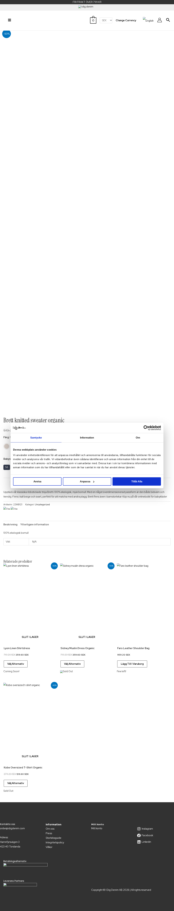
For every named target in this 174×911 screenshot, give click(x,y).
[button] (168, 19)
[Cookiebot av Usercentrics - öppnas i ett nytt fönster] (146, 427)
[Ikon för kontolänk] (159, 20)
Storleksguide (53, 837)
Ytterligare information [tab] (34, 524)
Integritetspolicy (55, 842)
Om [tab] (138, 437)
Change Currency (126, 20)
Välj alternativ (15, 663)
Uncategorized (42, 504)
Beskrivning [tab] (10, 524)
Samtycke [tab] (36, 437)
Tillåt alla (136, 481)
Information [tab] (87, 437)
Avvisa (37, 481)
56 (6, 467)
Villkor (49, 847)
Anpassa (85, 481)
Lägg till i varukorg (132, 663)
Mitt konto (96, 828)
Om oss (50, 828)
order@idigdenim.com (12, 828)
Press (49, 833)
